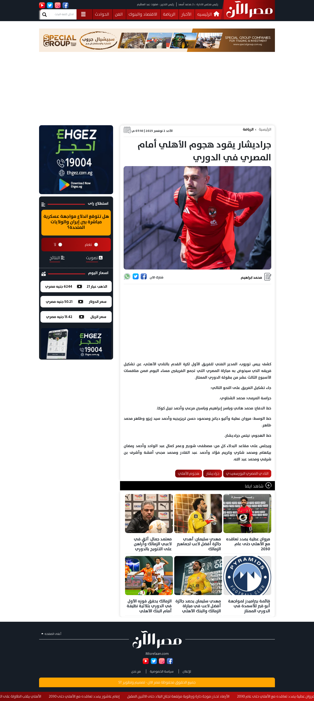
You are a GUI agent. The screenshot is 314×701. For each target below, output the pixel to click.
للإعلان (187, 671)
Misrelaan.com (157, 653)
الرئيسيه (205, 14)
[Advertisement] (157, 91)
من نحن (136, 671)
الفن (119, 14)
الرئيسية (265, 129)
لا (55, 244)
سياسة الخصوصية (162, 671)
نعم (88, 244)
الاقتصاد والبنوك (142, 14)
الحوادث (102, 14)
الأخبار (186, 14)
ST (120, 682)
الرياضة (169, 14)
